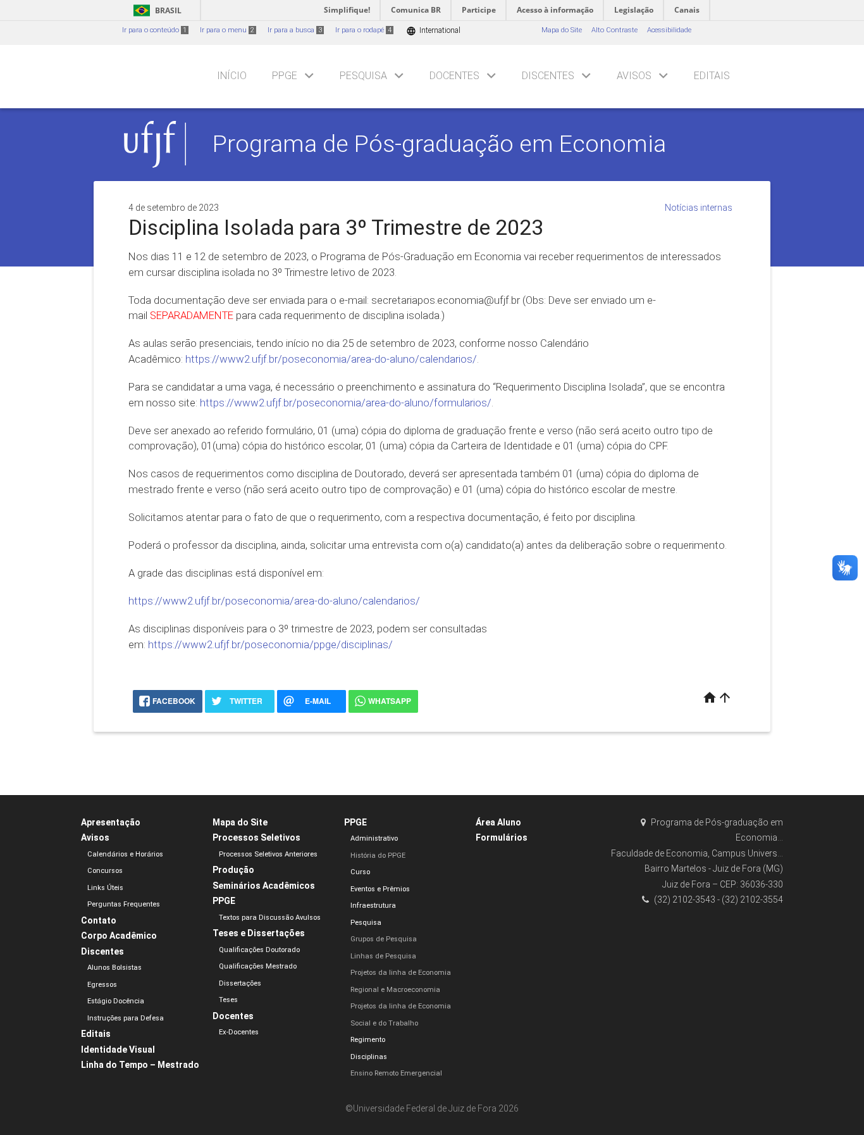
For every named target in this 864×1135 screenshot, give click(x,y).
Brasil (155, 10)
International (433, 30)
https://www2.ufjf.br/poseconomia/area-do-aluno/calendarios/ (331, 359)
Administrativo (374, 838)
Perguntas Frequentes (123, 904)
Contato (98, 920)
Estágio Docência (115, 1001)
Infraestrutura (373, 905)
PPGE (284, 76)
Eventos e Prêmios (380, 889)
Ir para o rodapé (363, 30)
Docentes (454, 76)
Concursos (105, 871)
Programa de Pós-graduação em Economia (439, 144)
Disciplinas (368, 1057)
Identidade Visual (118, 1049)
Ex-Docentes (239, 1032)
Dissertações (240, 983)
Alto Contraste (614, 30)
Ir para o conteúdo (154, 30)
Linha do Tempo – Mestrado (140, 1065)
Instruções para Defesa (125, 1018)
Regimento (367, 1040)
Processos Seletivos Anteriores (268, 854)
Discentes (548, 76)
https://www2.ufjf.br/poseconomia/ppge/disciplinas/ (270, 644)
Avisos (634, 76)
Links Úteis (105, 888)
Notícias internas (698, 208)
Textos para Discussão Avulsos (270, 917)
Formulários (502, 837)
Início (232, 76)
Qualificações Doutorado (259, 950)
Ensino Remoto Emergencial (396, 1073)
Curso (360, 872)
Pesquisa (363, 76)
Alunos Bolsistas (114, 967)
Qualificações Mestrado (258, 966)
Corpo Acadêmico (119, 936)
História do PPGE (377, 855)
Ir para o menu (227, 30)
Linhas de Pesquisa (383, 956)
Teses (228, 1000)
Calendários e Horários (125, 854)
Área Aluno (498, 822)
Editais (712, 76)
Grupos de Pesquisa (383, 939)
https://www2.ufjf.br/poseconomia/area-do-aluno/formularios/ (345, 402)
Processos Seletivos (256, 837)
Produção (233, 870)
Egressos (102, 985)
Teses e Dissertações (259, 933)
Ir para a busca (295, 30)
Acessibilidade (669, 30)
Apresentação (110, 822)
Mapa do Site (561, 30)
